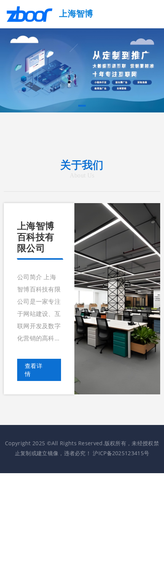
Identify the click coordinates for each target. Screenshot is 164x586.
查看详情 (33, 370)
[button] (82, 106)
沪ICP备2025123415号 (121, 453)
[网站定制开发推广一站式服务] (82, 69)
